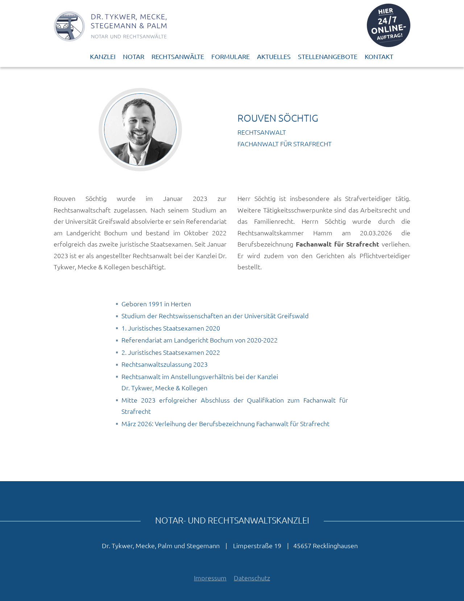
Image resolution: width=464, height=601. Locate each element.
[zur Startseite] (110, 25)
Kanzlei (103, 56)
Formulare (230, 56)
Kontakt (379, 56)
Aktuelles (274, 56)
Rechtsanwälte (178, 56)
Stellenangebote (327, 56)
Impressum (210, 577)
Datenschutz (252, 577)
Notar (133, 56)
